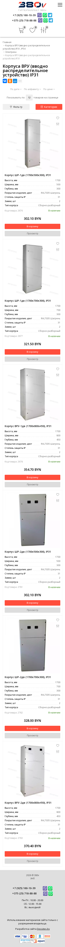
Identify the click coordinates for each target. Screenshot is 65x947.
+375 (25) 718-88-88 (24, 893)
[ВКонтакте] (5, 81)
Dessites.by (43, 928)
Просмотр (32, 233)
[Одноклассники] (10, 81)
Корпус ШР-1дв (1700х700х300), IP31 (28, 300)
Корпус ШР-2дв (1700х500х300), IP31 (28, 551)
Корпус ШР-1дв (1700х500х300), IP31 (28, 175)
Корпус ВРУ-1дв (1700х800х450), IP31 (28, 426)
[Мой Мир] (15, 81)
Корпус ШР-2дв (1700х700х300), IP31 (28, 677)
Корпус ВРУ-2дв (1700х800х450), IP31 (28, 802)
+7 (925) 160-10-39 (24, 888)
